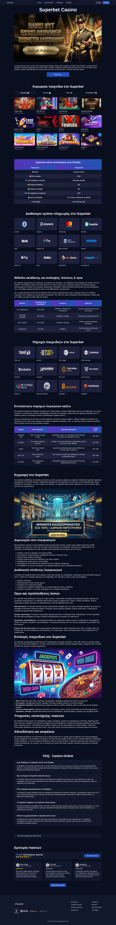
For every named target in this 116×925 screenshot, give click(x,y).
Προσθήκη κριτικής (92, 855)
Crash (68, 92)
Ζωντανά (45, 92)
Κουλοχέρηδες (90, 92)
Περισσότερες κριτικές (58, 885)
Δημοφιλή (24, 92)
